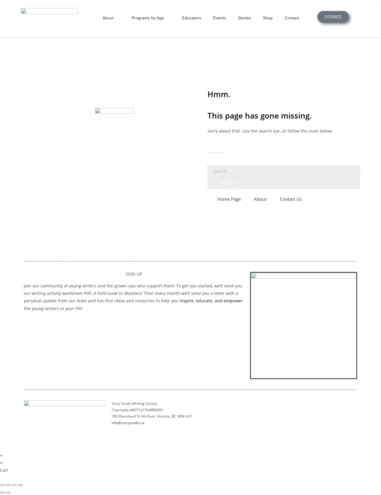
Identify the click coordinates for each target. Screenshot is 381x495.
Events (219, 17)
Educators (191, 17)
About (107, 17)
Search (229, 183)
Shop (268, 17)
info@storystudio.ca (128, 422)
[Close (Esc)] (20, 485)
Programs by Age (148, 17)
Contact (292, 17)
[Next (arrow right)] (8, 493)
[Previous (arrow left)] (2, 493)
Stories (244, 17)
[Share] (14, 485)
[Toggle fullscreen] (8, 485)
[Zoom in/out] (2, 485)
